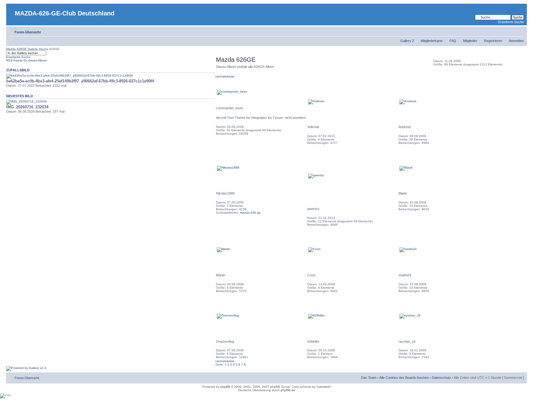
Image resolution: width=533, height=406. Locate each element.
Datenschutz (441, 377)
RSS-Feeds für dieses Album (26, 60)
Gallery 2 (407, 41)
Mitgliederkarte (432, 41)
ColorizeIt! (323, 386)
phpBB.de (288, 390)
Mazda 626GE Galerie (22, 49)
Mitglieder (470, 41)
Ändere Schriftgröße (519, 31)
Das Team (368, 377)
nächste (221, 76)
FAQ (452, 41)
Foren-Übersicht (27, 32)
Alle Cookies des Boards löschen (404, 377)
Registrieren (493, 41)
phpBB (225, 386)
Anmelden (516, 41)
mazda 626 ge (250, 212)
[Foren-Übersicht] (11, 8)
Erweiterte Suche (511, 22)
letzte (230, 76)
